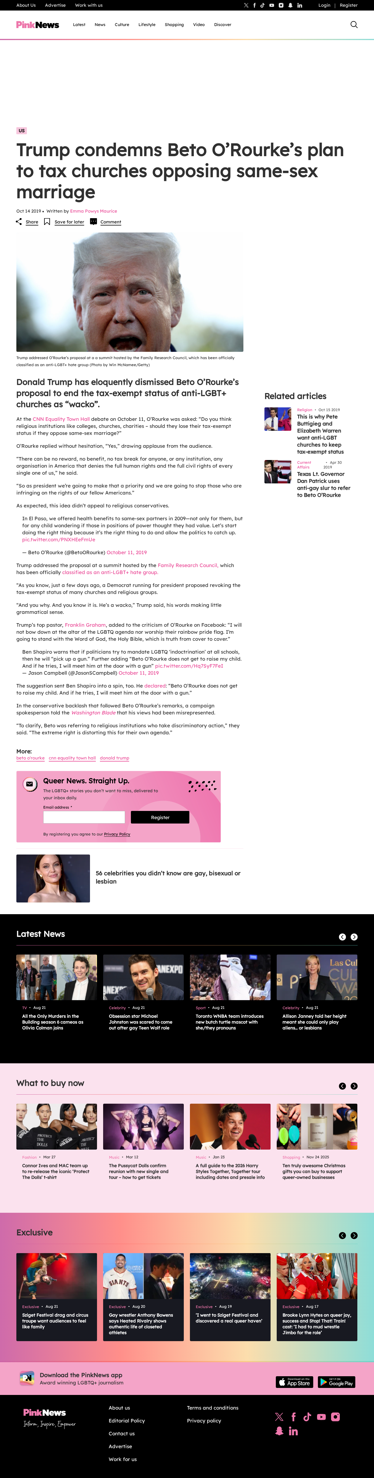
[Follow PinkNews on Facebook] (293, 1418)
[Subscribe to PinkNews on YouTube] (321, 1418)
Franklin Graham (85, 625)
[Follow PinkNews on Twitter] (279, 1418)
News (100, 24)
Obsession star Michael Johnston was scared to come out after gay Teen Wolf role (140, 1022)
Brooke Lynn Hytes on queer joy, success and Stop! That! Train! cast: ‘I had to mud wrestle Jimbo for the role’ (317, 1323)
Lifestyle (146, 24)
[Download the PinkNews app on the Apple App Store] (294, 1382)
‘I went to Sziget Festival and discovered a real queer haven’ (229, 1318)
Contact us (122, 1433)
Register (349, 5)
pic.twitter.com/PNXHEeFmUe (58, 539)
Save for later (69, 222)
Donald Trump (114, 758)
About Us (26, 5)
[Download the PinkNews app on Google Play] (336, 1382)
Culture (122, 24)
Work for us (123, 1459)
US (22, 130)
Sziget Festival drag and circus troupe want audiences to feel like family (55, 1320)
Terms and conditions (212, 1408)
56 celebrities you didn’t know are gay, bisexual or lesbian (168, 877)
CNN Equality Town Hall (61, 419)
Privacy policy (204, 1420)
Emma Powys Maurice (93, 211)
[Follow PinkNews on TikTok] (307, 1418)
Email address (65, 807)
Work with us (89, 5)
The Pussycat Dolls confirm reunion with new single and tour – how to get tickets (139, 1171)
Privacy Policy (117, 834)
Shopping (174, 24)
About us (119, 1408)
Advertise (55, 5)
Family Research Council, (189, 565)
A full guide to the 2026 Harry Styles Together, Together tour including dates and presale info (230, 1171)
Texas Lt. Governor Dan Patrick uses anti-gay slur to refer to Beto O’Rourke (323, 484)
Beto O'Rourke (30, 758)
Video (199, 24)
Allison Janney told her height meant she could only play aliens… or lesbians (315, 1022)
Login (324, 5)
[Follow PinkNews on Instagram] (335, 1418)
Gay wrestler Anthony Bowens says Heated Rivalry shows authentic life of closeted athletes (141, 1323)
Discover (222, 24)
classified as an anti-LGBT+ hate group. (110, 572)
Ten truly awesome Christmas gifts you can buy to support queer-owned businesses (314, 1171)
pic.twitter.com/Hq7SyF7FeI (189, 666)
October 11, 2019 (127, 552)
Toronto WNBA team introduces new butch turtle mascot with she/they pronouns (230, 1022)
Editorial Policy (127, 1420)
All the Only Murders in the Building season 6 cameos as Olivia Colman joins (52, 1022)
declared (155, 686)
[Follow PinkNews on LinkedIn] (299, 5)
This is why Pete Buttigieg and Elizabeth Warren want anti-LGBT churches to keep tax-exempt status (320, 434)
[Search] (354, 24)
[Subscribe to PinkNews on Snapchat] (279, 1432)
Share (32, 222)
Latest (79, 24)
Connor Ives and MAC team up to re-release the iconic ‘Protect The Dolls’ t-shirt (55, 1171)
